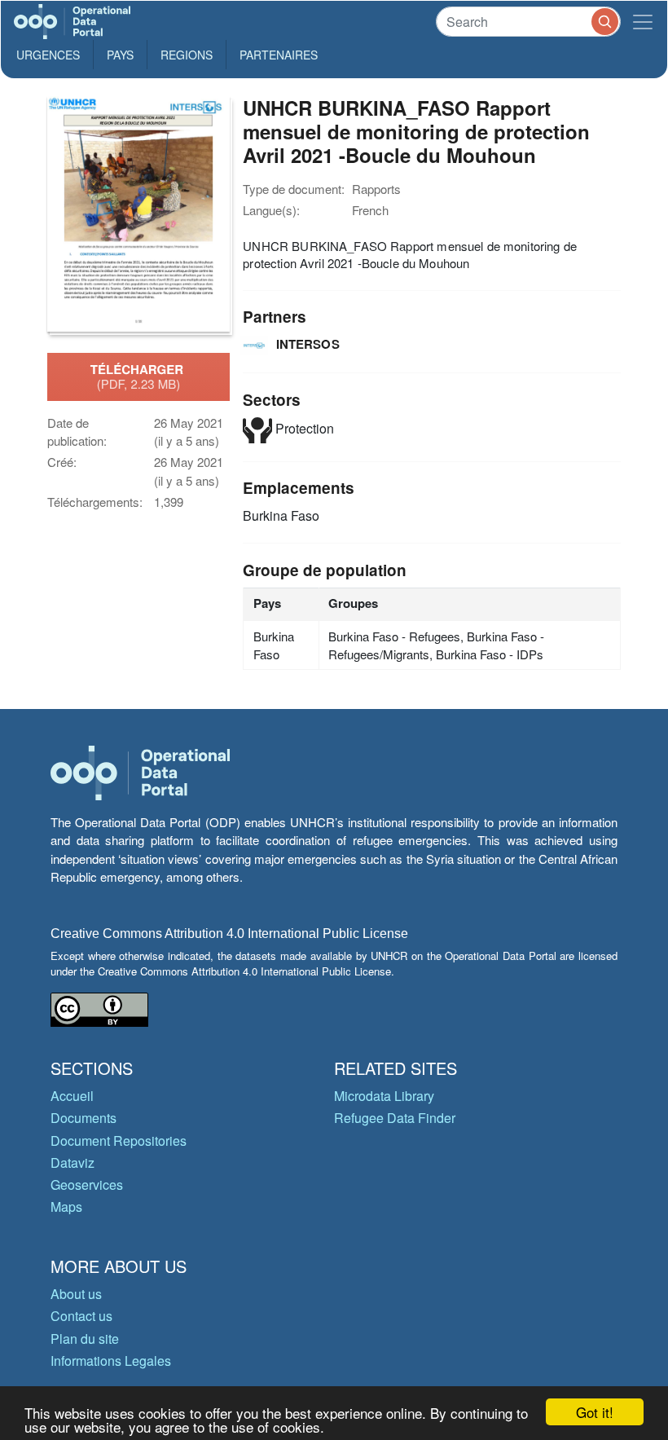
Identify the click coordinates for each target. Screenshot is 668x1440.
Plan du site (85, 1338)
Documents (83, 1117)
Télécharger (138, 376)
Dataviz (72, 1162)
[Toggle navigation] (643, 21)
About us (76, 1293)
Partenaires (279, 54)
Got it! (594, 1412)
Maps (66, 1206)
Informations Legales (111, 1360)
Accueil (72, 1095)
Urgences (48, 54)
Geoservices (87, 1184)
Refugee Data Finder (394, 1117)
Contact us (81, 1315)
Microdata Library (384, 1095)
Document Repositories (119, 1140)
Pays (120, 54)
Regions (186, 54)
